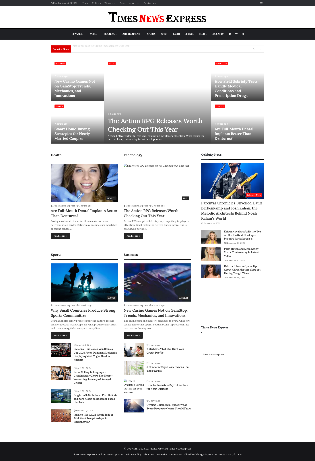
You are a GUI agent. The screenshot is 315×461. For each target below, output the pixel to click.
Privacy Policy (133, 454)
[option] (157, 101)
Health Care (221, 63)
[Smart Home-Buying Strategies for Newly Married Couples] (77, 122)
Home (85, 3)
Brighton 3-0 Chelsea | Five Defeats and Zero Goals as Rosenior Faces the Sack (95, 399)
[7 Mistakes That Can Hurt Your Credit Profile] (134, 350)
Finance (108, 3)
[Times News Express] (157, 17)
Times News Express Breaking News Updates (97, 454)
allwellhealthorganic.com (198, 454)
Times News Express (63, 205)
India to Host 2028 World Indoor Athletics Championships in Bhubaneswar (93, 418)
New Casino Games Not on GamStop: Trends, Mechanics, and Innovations (75, 88)
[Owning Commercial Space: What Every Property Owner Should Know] (134, 405)
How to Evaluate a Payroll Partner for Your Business (167, 386)
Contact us (149, 3)
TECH (202, 34)
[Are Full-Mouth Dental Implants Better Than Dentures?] (237, 122)
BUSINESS (109, 34)
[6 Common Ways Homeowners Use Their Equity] (134, 368)
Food (122, 3)
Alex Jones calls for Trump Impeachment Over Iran (101, 48)
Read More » (60, 235)
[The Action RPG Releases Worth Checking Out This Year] (157, 101)
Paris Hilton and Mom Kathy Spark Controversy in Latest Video (241, 252)
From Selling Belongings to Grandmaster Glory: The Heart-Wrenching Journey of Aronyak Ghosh (93, 378)
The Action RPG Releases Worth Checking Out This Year (155, 125)
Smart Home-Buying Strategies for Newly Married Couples (72, 134)
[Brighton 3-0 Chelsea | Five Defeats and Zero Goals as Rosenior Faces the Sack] (61, 396)
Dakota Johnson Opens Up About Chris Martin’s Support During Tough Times (242, 270)
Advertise (134, 3)
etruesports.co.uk (225, 454)
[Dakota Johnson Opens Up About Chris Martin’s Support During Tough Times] (211, 271)
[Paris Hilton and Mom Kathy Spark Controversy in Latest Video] (211, 254)
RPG (240, 454)
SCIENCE (189, 34)
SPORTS (151, 34)
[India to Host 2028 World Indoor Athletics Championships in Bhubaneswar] (61, 415)
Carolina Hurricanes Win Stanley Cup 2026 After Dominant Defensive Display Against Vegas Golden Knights (95, 354)
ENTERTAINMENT (131, 34)
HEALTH (176, 34)
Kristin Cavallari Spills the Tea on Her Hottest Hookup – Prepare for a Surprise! (242, 235)
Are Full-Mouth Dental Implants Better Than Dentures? (234, 134)
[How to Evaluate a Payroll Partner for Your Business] (134, 386)
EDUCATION (218, 34)
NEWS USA (77, 34)
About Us (149, 454)
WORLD (93, 34)
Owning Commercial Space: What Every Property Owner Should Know (169, 406)
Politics (96, 3)
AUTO (164, 34)
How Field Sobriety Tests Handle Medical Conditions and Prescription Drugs (236, 88)
